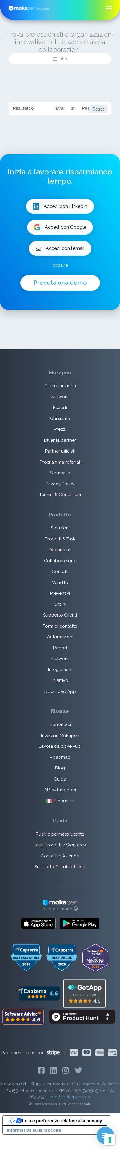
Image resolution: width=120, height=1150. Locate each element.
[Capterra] (38, 993)
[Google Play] (79, 923)
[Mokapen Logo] (29, 7)
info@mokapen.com (70, 1096)
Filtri (63, 59)
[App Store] (38, 923)
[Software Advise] (23, 1016)
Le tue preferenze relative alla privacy (62, 1120)
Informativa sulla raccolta (34, 1130)
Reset (98, 109)
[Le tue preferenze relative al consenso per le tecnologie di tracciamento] (109, 1139)
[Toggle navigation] (109, 8)
